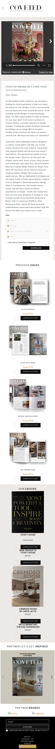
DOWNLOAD (36, 248)
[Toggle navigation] (2, 8)
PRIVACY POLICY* (42, 730)
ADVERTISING (27, 741)
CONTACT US (27, 739)
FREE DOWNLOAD (27, 746)
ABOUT (27, 737)
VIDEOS (27, 743)
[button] (52, 677)
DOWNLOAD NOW (30, 318)
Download (27, 700)
